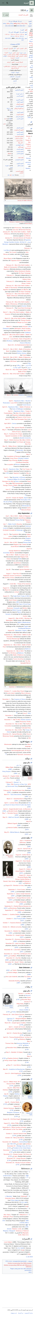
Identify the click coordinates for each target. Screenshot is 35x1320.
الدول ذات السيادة (22, 66)
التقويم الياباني (20, 153)
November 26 (8, 949)
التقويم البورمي (19, 114)
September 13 (11, 651)
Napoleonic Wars (19, 401)
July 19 (19, 848)
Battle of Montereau (11, 304)
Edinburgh (20, 530)
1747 (20, 1045)
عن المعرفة (20, 1313)
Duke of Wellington (17, 409)
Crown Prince (14, 458)
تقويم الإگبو (20, 147)
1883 (22, 924)
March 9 (8, 326)
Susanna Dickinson (16, 922)
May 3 (4, 429)
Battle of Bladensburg (24, 622)
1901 (29, 807)
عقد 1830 (17, 36)
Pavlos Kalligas (12, 972)
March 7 (5, 312)
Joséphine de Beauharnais (17, 1069)
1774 (18, 1100)
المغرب (9, 54)
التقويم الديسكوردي (18, 130)
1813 (12, 25)
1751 (18, 999)
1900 (9, 792)
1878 (16, 947)
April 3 (6, 803)
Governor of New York (20, 784)
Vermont (27, 995)
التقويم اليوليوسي (19, 159)
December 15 (10, 724)
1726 (29, 1031)
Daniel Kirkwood (19, 910)
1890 (29, 867)
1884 (19, 825)
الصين (14, 52)
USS (13, 361)
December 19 (11, 1158)
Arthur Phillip (15, 1123)
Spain (25, 497)
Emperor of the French (24, 417)
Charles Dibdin (15, 1102)
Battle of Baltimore (18, 655)
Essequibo (17, 608)
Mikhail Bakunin (14, 832)
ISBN (27, 1175)
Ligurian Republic (19, 427)
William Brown (12, 446)
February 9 (9, 782)
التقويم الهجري (20, 151)
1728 (21, 1139)
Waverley (19, 524)
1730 (14, 1144)
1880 (10, 769)
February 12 (10, 281)
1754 (29, 1067)
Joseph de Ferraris (19, 1027)
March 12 (6, 339)
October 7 (6, 922)
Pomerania (18, 227)
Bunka (9, 153)
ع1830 (8, 23)
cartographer (10, 1029)
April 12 (7, 419)
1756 (19, 1075)
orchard (16, 592)
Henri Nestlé (26, 861)
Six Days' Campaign (25, 273)
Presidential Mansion (24, 628)
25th (12, 784)
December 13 (10, 958)
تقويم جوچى (20, 157)
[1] (21, 255)
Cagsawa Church (19, 222)
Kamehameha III (19, 798)
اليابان (25, 56)
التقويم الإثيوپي (20, 132)
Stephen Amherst (13, 1058)
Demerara (10, 608)
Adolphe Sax (9, 877)
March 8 (7, 318)
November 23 (11, 1146)
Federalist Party (26, 728)
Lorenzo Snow (14, 803)
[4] (25, 495)
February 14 (9, 285)
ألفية (26, 30)
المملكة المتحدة (11, 56)
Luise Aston (17, 949)
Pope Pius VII (17, 573)
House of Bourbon (25, 343)
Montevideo (19, 450)
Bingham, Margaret (9, 1231)
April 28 (8, 427)
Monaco (17, 464)
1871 (21, 951)
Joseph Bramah (21, 1158)
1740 (10, 1020)
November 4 (9, 715)
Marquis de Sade (17, 1150)
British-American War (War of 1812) (19, 440)
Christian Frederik (23, 458)
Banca (19, 612)
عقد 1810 (7, 34)
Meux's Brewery (26, 693)
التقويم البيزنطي (19, 116)
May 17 (28, 454)
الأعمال (15, 81)
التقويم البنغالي (19, 104)
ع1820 (11, 23)
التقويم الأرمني (20, 96)
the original (15, 1200)
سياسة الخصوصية (29, 1313)
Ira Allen (28, 993)
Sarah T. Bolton (19, 962)
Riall (19, 559)
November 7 (8, 719)
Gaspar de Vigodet (17, 497)
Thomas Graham (26, 320)
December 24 (9, 730)
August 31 (7, 1123)
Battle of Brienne (28, 200)
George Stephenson (15, 550)
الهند (17, 56)
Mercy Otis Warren (18, 1137)
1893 (15, 941)
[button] (31, 3)
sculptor (20, 1144)
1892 (16, 815)
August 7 (8, 573)
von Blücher (27, 236)
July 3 (21, 840)
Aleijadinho (15, 1142)
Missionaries (8, 744)
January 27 (6, 776)
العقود (30, 23)
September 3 (11, 893)
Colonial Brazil (23, 1142)
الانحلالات (12, 76)
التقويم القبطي (20, 127)
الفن (18, 48)
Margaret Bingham (21, 1018)
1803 (17, 602)
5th (27, 1146)
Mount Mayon (28, 223)
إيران (18, 52)
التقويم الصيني (20, 118)
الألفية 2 (22, 30)
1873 (29, 887)
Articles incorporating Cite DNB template (19, 1263)
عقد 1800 (13, 34)
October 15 (6, 927)
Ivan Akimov (17, 1065)
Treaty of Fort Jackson (24, 584)
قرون (26, 32)
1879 (18, 780)
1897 (13, 895)
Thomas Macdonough (13, 638)
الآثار (25, 48)
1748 (11, 1110)
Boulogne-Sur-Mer (7, 481)
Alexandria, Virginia (21, 630)
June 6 (6, 477)
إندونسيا (12, 58)
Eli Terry (27, 750)
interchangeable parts (17, 750)
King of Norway (13, 460)
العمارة (21, 48)
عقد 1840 (13, 36)
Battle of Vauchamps (11, 287)
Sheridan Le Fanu (18, 885)
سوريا (21, 52)
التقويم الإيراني (20, 149)
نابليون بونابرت (17, 367)
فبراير (29, 242)
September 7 (10, 902)
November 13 (10, 935)
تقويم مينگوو (20, 165)
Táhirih (14, 970)
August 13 (6, 596)
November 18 (7, 1142)
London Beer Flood (18, 691)
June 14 (7, 1073)
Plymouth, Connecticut (24, 754)
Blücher (12, 552)
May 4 (6, 434)
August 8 (18, 854)
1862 (29, 852)
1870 (5, 955)
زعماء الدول (14, 66)
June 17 (8, 489)
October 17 (7, 691)
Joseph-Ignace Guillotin (19, 1022)
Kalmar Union (27, 279)
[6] (16, 712)
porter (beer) (11, 693)
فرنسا (10, 52)
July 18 (9, 1088)
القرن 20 (11, 32)
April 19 (5, 1037)
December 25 (7, 734)
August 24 (11, 618)
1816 (21, 25)
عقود (26, 34)
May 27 (10, 1065)
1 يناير (18, 765)
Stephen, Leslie (16, 1229)
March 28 (6, 357)
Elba (27, 473)
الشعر (10, 48)
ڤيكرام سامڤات (18, 138)
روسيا (5, 54)
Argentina (28, 240)
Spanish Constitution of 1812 (13, 436)
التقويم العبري (20, 134)
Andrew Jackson (22, 353)
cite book (20, 1248)
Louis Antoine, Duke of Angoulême (20, 339)
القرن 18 (22, 32)
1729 (16, 1039)
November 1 (6, 699)
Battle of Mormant (12, 295)
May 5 (6, 440)
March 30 (8, 369)
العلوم (13, 62)
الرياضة (8, 62)
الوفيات (12, 72)
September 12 (8, 645)
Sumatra (8, 614)
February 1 (12, 222)
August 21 (17, 1106)
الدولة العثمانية (23, 54)
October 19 (8, 1137)
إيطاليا (17, 54)
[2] (15, 451)
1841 (26, 929)
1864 (15, 773)
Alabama (19, 351)
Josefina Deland (14, 914)
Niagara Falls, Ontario (20, 544)
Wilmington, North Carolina (22, 328)
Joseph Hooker (20, 935)
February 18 (9, 302)
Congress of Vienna (20, 699)
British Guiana (16, 610)
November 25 (10, 943)
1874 (21, 873)
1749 (27, 1062)
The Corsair (12, 252)
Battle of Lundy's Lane (21, 554)
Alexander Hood (12, 1047)
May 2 (29, 1041)
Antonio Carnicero (9, 1108)
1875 (22, 920)
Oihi (29, 738)
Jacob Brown (22, 518)
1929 (29, 117)
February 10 (9, 265)
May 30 (5, 469)
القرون (30, 21)
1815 (18, 25)
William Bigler (9, 767)
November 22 (9, 939)
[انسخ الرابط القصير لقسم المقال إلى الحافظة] (31, 122)
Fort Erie (26, 567)
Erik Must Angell (15, 1119)
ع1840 (4, 23)
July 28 (8, 569)
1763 (21, 1071)
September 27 (9, 910)
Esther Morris (26, 854)
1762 (8, 1012)
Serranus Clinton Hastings (22, 939)
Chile (29, 363)
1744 (21, 1121)
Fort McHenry (12, 653)
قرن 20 (10, 21)
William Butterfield (21, 902)
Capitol (26, 626)
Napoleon (26, 234)
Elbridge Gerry (21, 1146)
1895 (19, 912)
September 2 (12, 889)
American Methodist (23, 1043)
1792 (7, 473)
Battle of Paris (22, 371)
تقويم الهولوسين (19, 145)
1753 (16, 1116)
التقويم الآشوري (19, 100)
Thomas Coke (9, 1043)
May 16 (5, 446)
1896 (12, 891)
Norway (28, 158)
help (27, 1206)
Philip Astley (20, 1003)
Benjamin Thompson (13, 1112)
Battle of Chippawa (24, 516)
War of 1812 (27, 330)
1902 (26, 858)
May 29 (5, 1069)
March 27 (6, 349)
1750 (4, 1058)
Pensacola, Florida (25, 721)
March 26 (7, 1022)
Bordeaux (10, 341)
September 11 (8, 634)
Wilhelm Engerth (12, 823)
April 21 (5, 809)
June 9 (25, 713)
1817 (24, 25)
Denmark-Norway (25, 229)
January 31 (8, 238)
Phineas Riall (19, 520)
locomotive (6, 552)
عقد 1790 (17, 34)
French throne (26, 405)
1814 (29, 1272)
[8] (8, 1020)
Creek (24, 355)
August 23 (22, 875)
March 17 (9, 798)
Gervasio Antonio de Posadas (22, 238)
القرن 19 (16, 32)
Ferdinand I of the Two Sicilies (14, 1129)
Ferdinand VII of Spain (15, 434)
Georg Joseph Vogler (10, 1060)
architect (28, 1144)
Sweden (28, 168)
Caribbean (28, 332)
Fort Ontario (20, 442)
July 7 (5, 524)
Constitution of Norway (13, 456)
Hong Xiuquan (6, 771)
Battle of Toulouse (25, 407)
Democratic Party (13, 786)
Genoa (14, 423)
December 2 (7, 1150)
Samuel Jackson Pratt (19, 1133)
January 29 (20, 200)
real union (15, 229)
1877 (20, 883)
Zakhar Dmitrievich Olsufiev (22, 271)
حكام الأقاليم (7, 66)
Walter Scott (11, 524)
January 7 (21, 993)
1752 (24, 1131)
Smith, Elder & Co (23, 1235)
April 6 (11, 401)
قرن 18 (20, 21)
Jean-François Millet (20, 918)
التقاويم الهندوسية (19, 136)
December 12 (8, 953)
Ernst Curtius (21, 889)
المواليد (17, 72)
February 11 (10, 275)
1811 (6, 25)
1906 (4, 811)
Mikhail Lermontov (16, 927)
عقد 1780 (22, 34)
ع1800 (18, 23)
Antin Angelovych (16, 1073)
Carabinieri (15, 534)
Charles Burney (17, 1033)
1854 (16, 800)
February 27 (10, 1018)
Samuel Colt (26, 848)
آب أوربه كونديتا (19, 94)
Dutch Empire (13, 600)
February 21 (9, 308)
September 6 (11, 898)
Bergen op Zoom (22, 322)
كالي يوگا (20, 142)
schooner (25, 326)
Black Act (7, 590)
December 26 (10, 1162)
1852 (8, 970)
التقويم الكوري (20, 163)
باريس (29, 367)
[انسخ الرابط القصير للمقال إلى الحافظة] (27, 10)
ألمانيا (6, 52)
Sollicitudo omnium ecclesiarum (12, 575)
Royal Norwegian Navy (20, 419)
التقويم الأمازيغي (19, 106)
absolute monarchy (25, 438)
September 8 (8, 906)
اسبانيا (13, 54)
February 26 (6, 1014)
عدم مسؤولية (14, 1313)
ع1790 (22, 23)
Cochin (25, 616)
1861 (26, 796)
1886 (29, 788)
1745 (5, 1104)
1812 (9, 25)
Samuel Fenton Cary (18, 790)
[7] (6, 754)
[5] (24, 531)
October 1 (5, 914)
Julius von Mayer (20, 943)
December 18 (9, 962)
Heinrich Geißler (13, 827)
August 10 (19, 861)
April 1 (11, 1027)
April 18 (6, 423)
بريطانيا (19, 365)
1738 (21, 1024)
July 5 (7, 516)
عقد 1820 (22, 36)
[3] (13, 486)
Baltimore (28, 649)
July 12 (5, 1081)
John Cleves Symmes (18, 1014)
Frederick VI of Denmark (28, 146)
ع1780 (25, 23)
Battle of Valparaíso (24, 357)
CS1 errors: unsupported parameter (16, 1261)
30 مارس (28, 365)
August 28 (11, 630)
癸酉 (10, 118)
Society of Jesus (9, 577)
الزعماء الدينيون (15, 68)
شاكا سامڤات (19, 140)
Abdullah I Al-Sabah (17, 1052)
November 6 (8, 931)
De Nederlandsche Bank (22, 345)
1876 (29, 784)
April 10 (4, 407)
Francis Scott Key (18, 659)
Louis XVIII (14, 403)
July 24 (6, 542)
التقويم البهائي (20, 102)
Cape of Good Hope (25, 604)
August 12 (6, 588)
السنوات (29, 25)
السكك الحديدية (19, 62)
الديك (6, 118)
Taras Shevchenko (15, 794)
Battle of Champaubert (10, 267)
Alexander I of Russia (19, 477)
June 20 (8, 497)
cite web (24, 1202)
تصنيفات (30, 1261)
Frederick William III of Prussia (16, 479)
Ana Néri (18, 958)
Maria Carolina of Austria (19, 1127)
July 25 (29, 548)
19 (10, 423)
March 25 (11, 345)
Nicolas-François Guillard (22, 1162)
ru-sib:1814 (29, 1256)
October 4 (9, 918)
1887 (29, 846)
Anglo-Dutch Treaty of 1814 (21, 596)
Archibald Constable (9, 530)
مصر (25, 52)
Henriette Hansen (12, 813)
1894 (10, 933)
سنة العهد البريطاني (18, 108)
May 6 (29, 1056)
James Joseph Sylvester (23, 893)
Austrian (24, 306)
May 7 (4, 813)
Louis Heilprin (8, 1242)
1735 (10, 1156)
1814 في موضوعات (15, 44)
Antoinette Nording (14, 980)
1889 (26, 819)
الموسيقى (5, 48)
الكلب (4, 123)
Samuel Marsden (17, 734)
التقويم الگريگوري (19, 90)
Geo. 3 (8, 108)
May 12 (5, 817)
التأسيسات (17, 76)
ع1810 (15, 23)
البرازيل (21, 56)
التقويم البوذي (20, 112)
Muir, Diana (7, 1214)
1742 (27, 1007)
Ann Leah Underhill (11, 976)
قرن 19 (15, 21)
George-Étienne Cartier (23, 898)
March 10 (5, 334)
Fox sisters (27, 976)
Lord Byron (7, 250)
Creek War (13, 584)
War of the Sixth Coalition (18, 231)
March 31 (5, 373)
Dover (17, 481)
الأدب (14, 48)
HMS (17, 483)
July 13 (6, 534)
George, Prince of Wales (10, 485)
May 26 (28, 821)
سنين (26, 38)
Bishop (27, 1045)
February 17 (9, 293)
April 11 (10, 411)
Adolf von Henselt (13, 817)
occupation (10, 464)
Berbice (25, 608)
